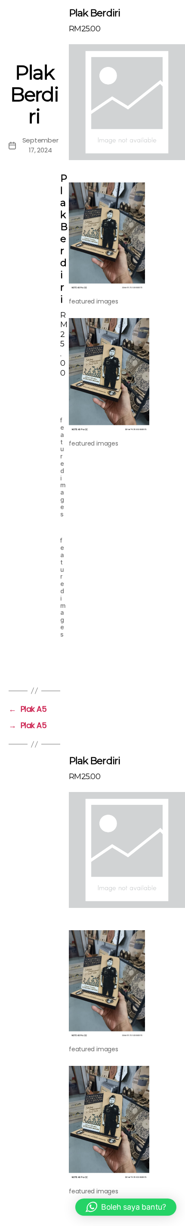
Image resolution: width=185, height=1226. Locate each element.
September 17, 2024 (40, 145)
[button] (125, 1207)
